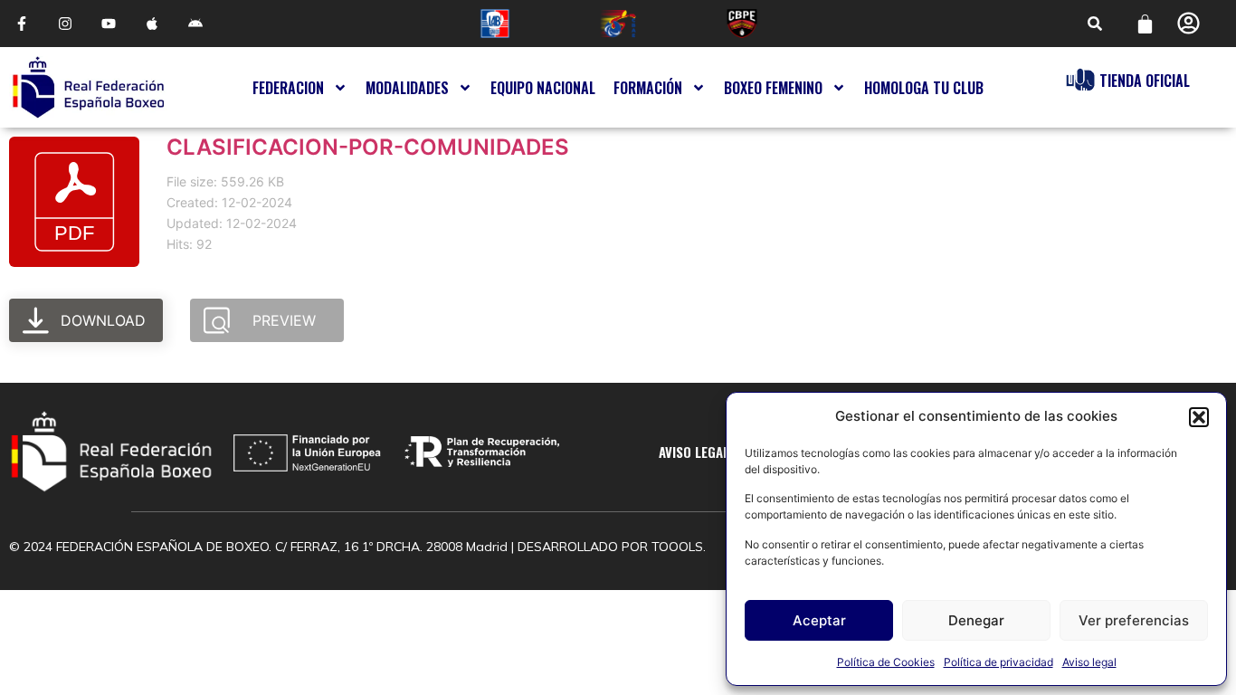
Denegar (976, 620)
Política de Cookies (886, 662)
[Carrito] (1145, 24)
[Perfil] (1188, 23)
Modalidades (407, 88)
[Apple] (152, 23)
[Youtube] (108, 23)
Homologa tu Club (924, 88)
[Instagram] (65, 23)
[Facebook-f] (21, 23)
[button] (1199, 417)
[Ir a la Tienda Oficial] (1080, 79)
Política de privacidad (998, 662)
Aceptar (819, 620)
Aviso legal (1089, 662)
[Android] (195, 23)
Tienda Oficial (1144, 80)
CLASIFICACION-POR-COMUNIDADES (367, 147)
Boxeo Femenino (773, 88)
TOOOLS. (678, 546)
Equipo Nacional (542, 88)
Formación (647, 88)
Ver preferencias (1134, 620)
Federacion (288, 88)
